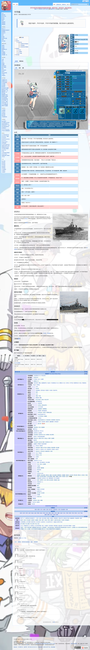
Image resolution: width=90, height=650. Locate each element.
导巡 (73, 513)
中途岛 (34, 384)
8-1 (66, 99)
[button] (68, 4)
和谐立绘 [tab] (21, 61)
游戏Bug (32, 525)
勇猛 (40, 382)
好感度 (51, 518)
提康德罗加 (44, 382)
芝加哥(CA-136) (48, 442)
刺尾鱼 (38, 502)
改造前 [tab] (16, 61)
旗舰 (45, 514)
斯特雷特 (39, 469)
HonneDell (22, 615)
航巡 (41, 513)
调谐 (57, 514)
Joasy (20, 573)
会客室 (46, 525)
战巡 (35, 513)
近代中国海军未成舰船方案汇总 (38, 529)
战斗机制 (44, 518)
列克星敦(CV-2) (37, 375)
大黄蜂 (42, 379)
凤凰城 (48, 447)
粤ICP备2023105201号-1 (33, 647)
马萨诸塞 (53, 419)
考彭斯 (46, 390)
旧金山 (26, 218)
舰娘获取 (72, 518)
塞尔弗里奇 (42, 462)
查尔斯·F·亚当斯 (40, 492)
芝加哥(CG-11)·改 (38, 460)
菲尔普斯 (48, 462)
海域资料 (56, 518)
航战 (32, 513)
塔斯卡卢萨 (41, 438)
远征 (40, 518)
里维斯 (38, 494)
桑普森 (42, 467)
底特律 (41, 445)
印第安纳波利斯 (41, 436)
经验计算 (61, 518)
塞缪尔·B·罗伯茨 (40, 489)
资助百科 (41, 9)
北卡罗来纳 (40, 416)
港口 (51, 514)
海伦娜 (57, 447)
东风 (37, 458)
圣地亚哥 (49, 449)
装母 (27, 513)
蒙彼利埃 (47, 451)
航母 (21, 513)
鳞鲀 (42, 500)
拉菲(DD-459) (40, 473)
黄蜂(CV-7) (36, 381)
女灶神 (33, 504)
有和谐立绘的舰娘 (26, 541)
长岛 (37, 394)
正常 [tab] (16, 67)
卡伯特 (50, 390)
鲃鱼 (39, 500)
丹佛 (51, 451)
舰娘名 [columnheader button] (18, 355)
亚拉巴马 (58, 419)
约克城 (35, 379)
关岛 (40, 427)
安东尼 (44, 333)
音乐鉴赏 (28, 520)
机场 (54, 514)
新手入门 (23, 518)
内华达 (39, 405)
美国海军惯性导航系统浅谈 (51, 505)
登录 (54, 622)
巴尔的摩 (36, 442)
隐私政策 (15, 647)
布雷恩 (48, 333)
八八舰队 (29, 529)
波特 (38, 462)
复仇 (80, 382)
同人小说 (37, 523)
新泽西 (43, 421)
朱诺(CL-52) (43, 449)
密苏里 (47, 421)
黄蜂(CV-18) (62, 382)
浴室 (46, 520)
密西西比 (45, 408)
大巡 (79, 513)
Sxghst (20, 566)
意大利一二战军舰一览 (72, 527)
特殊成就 (56, 525)
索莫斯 (38, 467)
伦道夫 (48, 382)
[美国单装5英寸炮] (62, 111)
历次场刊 (38, 522)
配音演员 (33, 522)
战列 (30, 513)
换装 (81, 518)
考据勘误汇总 (27, 525)
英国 (39, 509)
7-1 (63, 99)
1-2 (59, 98)
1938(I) (39, 418)
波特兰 (35, 436)
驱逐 (53, 513)
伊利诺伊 (56, 421)
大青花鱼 (35, 500)
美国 (36, 509)
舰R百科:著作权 (74, 643)
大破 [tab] (20, 67)
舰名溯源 (29, 527)
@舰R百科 (52, 9)
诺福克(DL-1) (40, 481)
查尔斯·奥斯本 (43, 476)
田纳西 (39, 410)
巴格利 (38, 466)
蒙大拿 (39, 423)
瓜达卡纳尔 (38, 399)
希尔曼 (75, 475)
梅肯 (44, 442)
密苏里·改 (35, 429)
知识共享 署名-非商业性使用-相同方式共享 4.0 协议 (45, 643)
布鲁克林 (38, 447)
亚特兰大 (38, 449)
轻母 (24, 513)
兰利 (37, 386)
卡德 (40, 395)
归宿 (26, 527)
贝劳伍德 (43, 390)
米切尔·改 (39, 496)
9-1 (68, 99)
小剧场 (73, 525)
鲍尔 (59, 480)
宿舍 (40, 520)
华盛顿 (45, 416)
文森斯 (52, 438)
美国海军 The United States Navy (53, 373)
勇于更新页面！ (69, 7)
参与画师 (29, 522)
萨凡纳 (45, 447)
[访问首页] (6, 5)
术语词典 (51, 525)
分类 (16, 541)
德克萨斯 (40, 403)
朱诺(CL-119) (39, 454)
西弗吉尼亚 (49, 412)
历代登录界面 (38, 525)
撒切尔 (67, 475)
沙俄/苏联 (55, 509)
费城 (42, 447)
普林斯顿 (38, 390)
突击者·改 (36, 377)
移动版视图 (53, 647)
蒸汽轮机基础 (51, 527)
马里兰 (44, 412)
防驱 (70, 513)
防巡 (76, 513)
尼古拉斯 (43, 475)
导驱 (67, 513)
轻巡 (47, 513)
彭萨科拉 (36, 432)
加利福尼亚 (44, 410)
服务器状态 (40, 647)
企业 (39, 379)
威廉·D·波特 (58, 476)
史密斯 (44, 464)
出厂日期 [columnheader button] (39, 355)
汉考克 (67, 382)
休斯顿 (47, 434)
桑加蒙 (37, 397)
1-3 (62, 98)
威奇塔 (35, 440)
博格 (37, 395)
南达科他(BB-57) (41, 419)
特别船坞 (67, 520)
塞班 (37, 392)
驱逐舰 (19, 541)
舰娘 (32, 541)
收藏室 (36, 520)
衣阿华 (39, 421)
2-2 (68, 98)
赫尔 (38, 485)
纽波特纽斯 (44, 443)
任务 (37, 518)
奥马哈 (37, 445)
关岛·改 (41, 430)
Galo (22, 525)
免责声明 (25, 647)
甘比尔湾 (46, 399)
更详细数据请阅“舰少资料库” (76, 70)
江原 (45, 480)
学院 (49, 520)
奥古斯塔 (52, 434)
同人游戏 (32, 523)
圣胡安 (53, 449)
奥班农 (47, 475)
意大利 (50, 509)
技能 (48, 518)
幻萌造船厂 (44, 527)
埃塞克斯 (36, 382)
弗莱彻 (26, 222)
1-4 (64, 98)
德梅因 (35, 443)
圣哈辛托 (55, 390)
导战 (81, 513)
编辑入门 (36, 9)
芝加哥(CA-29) (42, 434)
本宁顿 (71, 382)
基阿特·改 (39, 491)
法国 (47, 509)
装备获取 (77, 518)
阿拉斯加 (36, 427)
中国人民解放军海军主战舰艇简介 (53, 529)
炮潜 (61, 513)
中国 (59, 509)
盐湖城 (40, 432)
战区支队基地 (57, 520)
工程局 (62, 520)
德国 (44, 509)
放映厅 (52, 520)
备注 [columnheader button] (44, 355)
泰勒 (51, 475)
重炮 (50, 513)
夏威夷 (43, 427)
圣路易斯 (53, 447)
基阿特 (41, 480)
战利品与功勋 (66, 518)
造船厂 (22, 527)
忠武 (67, 476)
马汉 (38, 464)
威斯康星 (52, 421)
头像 (25, 520)
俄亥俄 (43, 423)
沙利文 (83, 475)
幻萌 (27, 644)
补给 (64, 513)
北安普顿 (36, 434)
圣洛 (43, 399)
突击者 (37, 388)
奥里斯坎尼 (76, 382)
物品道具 (60, 525)
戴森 (54, 476)
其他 (53, 516)
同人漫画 (28, 523)
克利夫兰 (38, 451)
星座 (35, 425)
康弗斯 (63, 475)
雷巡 (44, 513)
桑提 (41, 397)
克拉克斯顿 (49, 476)
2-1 (66, 98)
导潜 (56, 513)
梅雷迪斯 (51, 478)
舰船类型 (53, 511)
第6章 (61, 99)
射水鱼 (34, 502)
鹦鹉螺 (34, 498)
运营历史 (43, 522)
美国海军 (36, 541)
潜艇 (58, 513)
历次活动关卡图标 (67, 525)
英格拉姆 (39, 478)
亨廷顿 (40, 453)
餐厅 (43, 520)
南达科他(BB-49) (41, 414)
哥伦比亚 (43, 451)
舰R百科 (53, 371)
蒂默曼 (55, 480)
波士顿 (40, 442)
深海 (67, 509)
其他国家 (63, 509)
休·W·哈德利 (17, 362)
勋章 (22, 520)
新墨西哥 (40, 408)
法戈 (37, 453)
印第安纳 (48, 419)
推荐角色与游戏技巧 (30, 518)
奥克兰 (57, 449)
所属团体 (53, 507)
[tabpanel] (51, 96)
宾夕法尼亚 (40, 406)
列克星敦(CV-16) (55, 382)
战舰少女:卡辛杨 (22, 538)
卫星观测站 (23, 522)
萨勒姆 (39, 443)
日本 (41, 509)
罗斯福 (38, 384)
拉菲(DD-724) (45, 478)
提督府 (32, 520)
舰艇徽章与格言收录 (36, 527)
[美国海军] (76, 41)
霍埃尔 (79, 475)
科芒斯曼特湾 (39, 401)
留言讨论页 (45, 9)
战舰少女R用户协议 (58, 522)
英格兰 (38, 487)
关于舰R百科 (20, 647)
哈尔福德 (55, 475)
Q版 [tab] (23, 67)
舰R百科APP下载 (46, 647)
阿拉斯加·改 (36, 430)
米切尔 (38, 483)
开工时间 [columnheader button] (27, 355)
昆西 (49, 438)
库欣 (41, 464)
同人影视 (23, 523)
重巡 (38, 513)
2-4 (58, 99)
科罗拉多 (40, 412)
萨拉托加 (43, 375)
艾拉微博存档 (49, 522)
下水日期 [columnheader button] (33, 355)
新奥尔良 (36, 438)
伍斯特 (37, 456)
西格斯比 (59, 475)
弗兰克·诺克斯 (50, 480)
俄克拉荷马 (44, 405)
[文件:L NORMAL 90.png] (34, 94)
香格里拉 (84, 382)
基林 (38, 480)
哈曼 (38, 471)
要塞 (48, 514)
